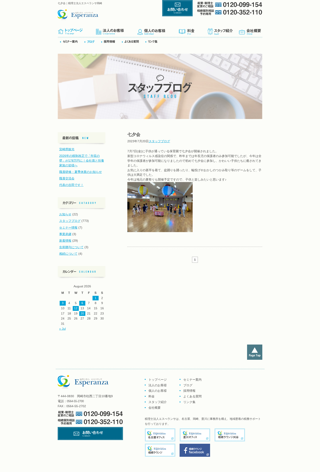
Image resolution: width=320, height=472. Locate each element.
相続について (68, 253)
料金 (193, 30)
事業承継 (65, 234)
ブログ (92, 41)
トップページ (77, 30)
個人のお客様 (158, 30)
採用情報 (189, 390)
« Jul (62, 328)
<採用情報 (111, 41)
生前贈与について (71, 247)
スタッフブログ (159, 141)
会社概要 (250, 30)
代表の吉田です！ (71, 185)
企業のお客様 (116, 30)
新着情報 (65, 240)
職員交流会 (66, 178)
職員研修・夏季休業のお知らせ (80, 172)
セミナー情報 (68, 227)
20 (82, 313)
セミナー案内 (72, 41)
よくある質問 (133, 41)
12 (75, 308)
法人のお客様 (157, 385)
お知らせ (65, 214)
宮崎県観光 (66, 149)
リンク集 (152, 41)
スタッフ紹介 (223, 30)
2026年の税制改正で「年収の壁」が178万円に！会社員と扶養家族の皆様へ (81, 160)
